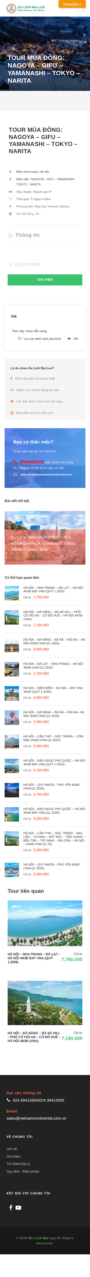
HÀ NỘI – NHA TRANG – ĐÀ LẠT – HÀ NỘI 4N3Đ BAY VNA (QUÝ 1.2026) (53, 589)
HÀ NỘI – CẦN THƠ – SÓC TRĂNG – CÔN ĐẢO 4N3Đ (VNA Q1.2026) (53, 738)
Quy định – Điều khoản (23, 1171)
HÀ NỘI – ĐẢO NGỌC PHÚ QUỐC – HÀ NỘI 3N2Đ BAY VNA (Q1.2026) (54, 810)
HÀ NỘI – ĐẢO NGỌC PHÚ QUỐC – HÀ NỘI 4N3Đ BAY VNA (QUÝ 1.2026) (54, 762)
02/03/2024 (22, 557)
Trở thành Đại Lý (18, 1164)
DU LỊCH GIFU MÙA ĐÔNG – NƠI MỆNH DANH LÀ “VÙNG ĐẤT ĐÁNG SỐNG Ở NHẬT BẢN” (43, 543)
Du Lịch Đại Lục (42, 1238)
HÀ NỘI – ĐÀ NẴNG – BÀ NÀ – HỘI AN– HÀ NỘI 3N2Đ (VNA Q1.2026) (53, 714)
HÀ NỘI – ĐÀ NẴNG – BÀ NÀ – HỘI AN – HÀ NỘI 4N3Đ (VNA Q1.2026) (54, 641)
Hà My (41, 557)
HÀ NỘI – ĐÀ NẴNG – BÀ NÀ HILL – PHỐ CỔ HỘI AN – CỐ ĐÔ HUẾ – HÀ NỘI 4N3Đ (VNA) (53, 615)
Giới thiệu (13, 1156)
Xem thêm (45, 279)
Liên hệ (12, 1149)
